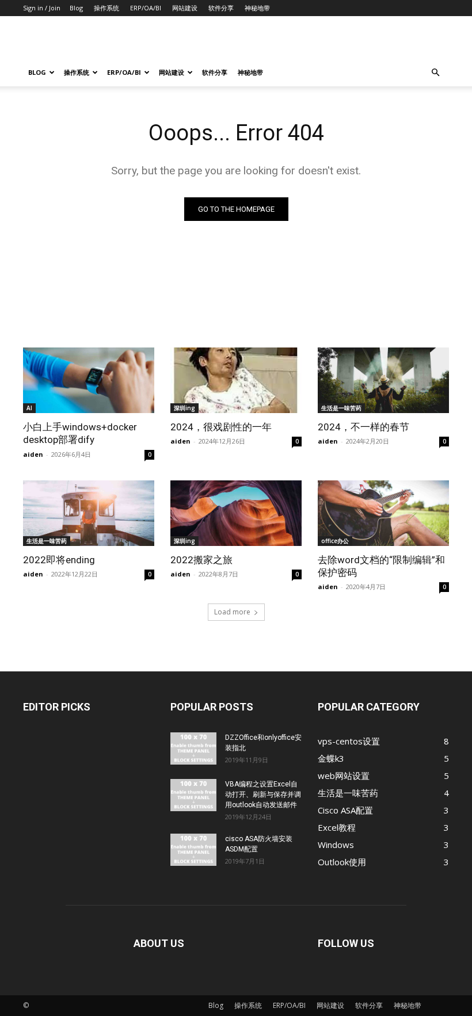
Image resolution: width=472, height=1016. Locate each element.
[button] (435, 72)
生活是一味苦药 (341, 408)
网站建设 (184, 7)
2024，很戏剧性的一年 (221, 427)
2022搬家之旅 (201, 560)
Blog (76, 7)
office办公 (335, 541)
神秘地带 (257, 7)
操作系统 (106, 7)
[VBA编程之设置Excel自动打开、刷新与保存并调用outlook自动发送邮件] (193, 795)
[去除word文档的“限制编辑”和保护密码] (383, 513)
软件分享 (221, 7)
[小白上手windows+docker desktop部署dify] (88, 380)
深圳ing (184, 408)
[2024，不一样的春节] (383, 380)
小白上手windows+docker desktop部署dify (80, 433)
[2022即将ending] (88, 513)
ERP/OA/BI (145, 7)
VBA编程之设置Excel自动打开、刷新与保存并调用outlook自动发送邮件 (263, 794)
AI (29, 408)
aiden (33, 454)
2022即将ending (59, 560)
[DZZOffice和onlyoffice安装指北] (193, 748)
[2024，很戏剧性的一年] (236, 380)
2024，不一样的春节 (363, 427)
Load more (232, 612)
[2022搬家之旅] (236, 513)
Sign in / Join (41, 7)
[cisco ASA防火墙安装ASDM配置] (193, 850)
